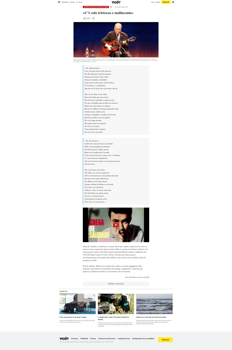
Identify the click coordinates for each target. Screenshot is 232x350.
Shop (152, 2)
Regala (158, 2)
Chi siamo (74, 338)
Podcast (72, 2)
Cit (111, 7)
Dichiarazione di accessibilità (143, 338)
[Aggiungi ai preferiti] (93, 18)
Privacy (93, 338)
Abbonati (166, 2)
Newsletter (65, 2)
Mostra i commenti (116, 284)
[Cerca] (77, 2)
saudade (132, 266)
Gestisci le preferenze (106, 338)
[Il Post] (116, 2)
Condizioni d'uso (124, 338)
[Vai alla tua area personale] (173, 2)
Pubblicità (84, 338)
